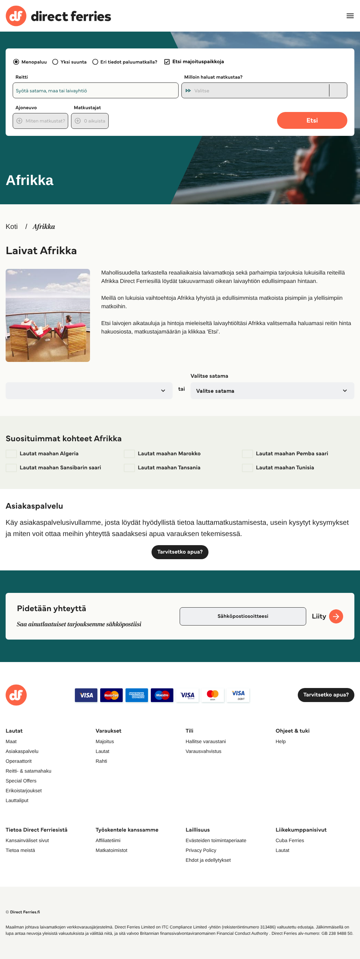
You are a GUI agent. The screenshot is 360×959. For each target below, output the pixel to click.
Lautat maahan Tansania (169, 468)
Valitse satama (209, 376)
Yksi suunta (73, 62)
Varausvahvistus (203, 751)
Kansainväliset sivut (27, 840)
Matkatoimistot (111, 850)
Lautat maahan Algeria (49, 454)
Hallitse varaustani (206, 741)
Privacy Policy (201, 850)
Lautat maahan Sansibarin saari (60, 468)
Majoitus (105, 741)
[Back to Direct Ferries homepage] (58, 16)
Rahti (101, 761)
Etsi (312, 120)
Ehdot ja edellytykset (208, 860)
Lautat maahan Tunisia (285, 468)
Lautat (102, 751)
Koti (12, 227)
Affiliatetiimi (108, 840)
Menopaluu (34, 62)
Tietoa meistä (20, 850)
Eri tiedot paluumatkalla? (129, 62)
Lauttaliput (17, 800)
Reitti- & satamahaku (28, 771)
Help (281, 741)
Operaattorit (19, 761)
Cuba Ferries (290, 840)
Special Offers (21, 780)
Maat (11, 741)
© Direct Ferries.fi (23, 912)
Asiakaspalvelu (22, 751)
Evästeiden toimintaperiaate (216, 840)
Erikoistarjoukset (24, 790)
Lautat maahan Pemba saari (292, 454)
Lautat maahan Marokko (169, 454)
